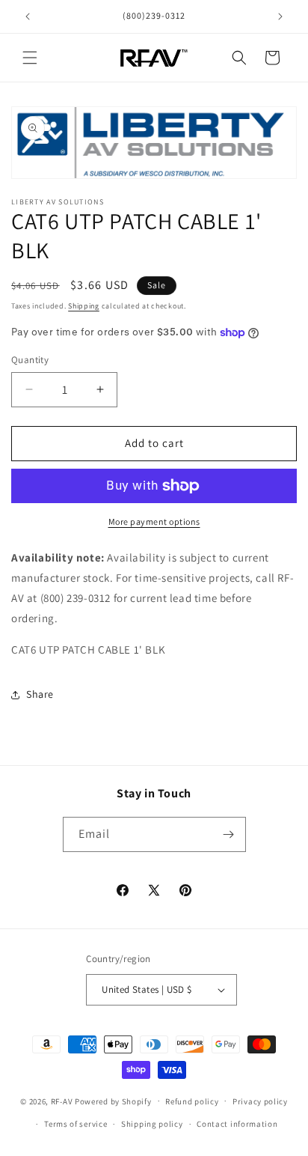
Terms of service (75, 1124)
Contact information (237, 1124)
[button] (29, 57)
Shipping (83, 306)
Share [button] (40, 694)
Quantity (30, 359)
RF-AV (62, 1100)
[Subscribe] (228, 834)
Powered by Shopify (113, 1100)
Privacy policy (260, 1101)
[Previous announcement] (27, 16)
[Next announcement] (280, 16)
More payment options (154, 521)
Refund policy (191, 1101)
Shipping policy (152, 1124)
